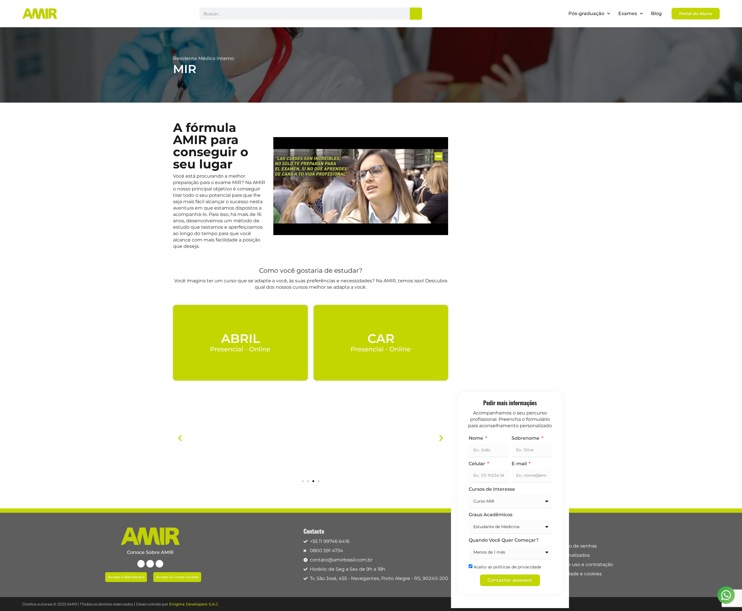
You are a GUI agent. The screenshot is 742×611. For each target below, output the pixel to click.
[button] (180, 438)
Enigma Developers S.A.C (193, 604)
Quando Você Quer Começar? (504, 540)
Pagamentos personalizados (557, 555)
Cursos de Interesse (492, 489)
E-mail (520, 463)
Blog (656, 13)
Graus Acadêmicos (490, 514)
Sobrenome (526, 438)
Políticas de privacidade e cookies (563, 574)
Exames (627, 13)
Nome (476, 438)
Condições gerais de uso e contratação (568, 564)
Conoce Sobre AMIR (150, 552)
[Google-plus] (159, 564)
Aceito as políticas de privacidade (507, 567)
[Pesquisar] (416, 14)
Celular (477, 463)
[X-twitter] (150, 564)
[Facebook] (141, 564)
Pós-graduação (586, 13)
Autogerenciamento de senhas (560, 546)
